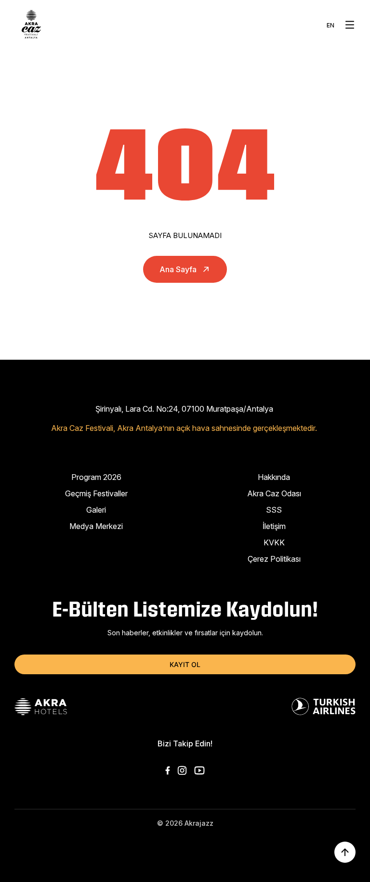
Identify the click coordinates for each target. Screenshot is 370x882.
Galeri (96, 510)
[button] (350, 25)
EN (330, 25)
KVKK (274, 542)
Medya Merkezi (96, 526)
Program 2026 (96, 477)
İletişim (274, 526)
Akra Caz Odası (274, 493)
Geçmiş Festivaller (96, 493)
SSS (274, 510)
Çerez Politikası (274, 559)
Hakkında (274, 477)
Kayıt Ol (185, 664)
